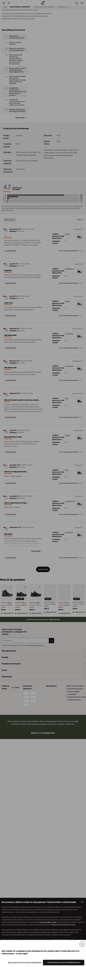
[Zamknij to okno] (82, 944)
